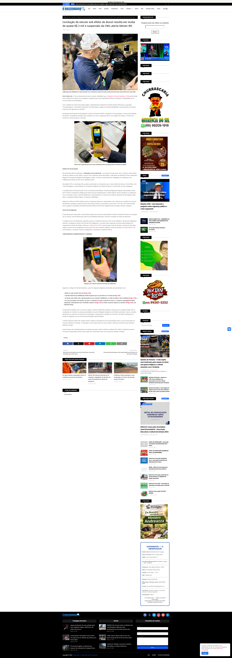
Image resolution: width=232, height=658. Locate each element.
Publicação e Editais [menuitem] (150, 8)
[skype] (154, 615)
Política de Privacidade (163, 655)
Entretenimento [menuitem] (114, 8)
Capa (149, 655)
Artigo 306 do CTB (129, 227)
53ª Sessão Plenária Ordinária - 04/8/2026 (157, 228)
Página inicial (67, 17)
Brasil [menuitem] (142, 8)
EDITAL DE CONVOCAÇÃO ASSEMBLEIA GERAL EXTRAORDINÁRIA (158, 451)
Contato (154, 655)
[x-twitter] (149, 615)
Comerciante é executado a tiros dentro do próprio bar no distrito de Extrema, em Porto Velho (83, 638)
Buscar (155, 31)
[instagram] (158, 615)
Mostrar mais (165, 175)
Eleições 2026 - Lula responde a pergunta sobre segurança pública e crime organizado (153, 206)
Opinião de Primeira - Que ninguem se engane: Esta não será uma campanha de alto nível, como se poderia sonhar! (159, 389)
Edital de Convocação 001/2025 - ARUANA (158, 492)
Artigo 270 (132, 298)
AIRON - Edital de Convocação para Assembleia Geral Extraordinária (158, 468)
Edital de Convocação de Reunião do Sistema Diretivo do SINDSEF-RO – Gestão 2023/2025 (158, 476)
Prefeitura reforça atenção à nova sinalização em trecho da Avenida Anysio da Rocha (124, 377)
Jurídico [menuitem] (158, 8)
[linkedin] (167, 615)
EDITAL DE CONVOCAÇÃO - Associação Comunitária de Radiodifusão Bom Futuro (159, 443)
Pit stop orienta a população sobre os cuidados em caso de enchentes (74, 376)
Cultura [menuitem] (122, 8)
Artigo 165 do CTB (95, 225)
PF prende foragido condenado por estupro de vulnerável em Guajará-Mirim (82, 647)
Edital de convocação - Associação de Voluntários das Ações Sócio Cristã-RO (159, 484)
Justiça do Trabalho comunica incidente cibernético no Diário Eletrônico (119, 645)
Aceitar (205, 653)
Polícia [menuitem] (100, 8)
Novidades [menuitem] (128, 8)
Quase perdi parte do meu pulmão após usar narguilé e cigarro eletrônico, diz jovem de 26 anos (101, 4)
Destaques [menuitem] (106, 8)
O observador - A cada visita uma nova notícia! (84, 655)
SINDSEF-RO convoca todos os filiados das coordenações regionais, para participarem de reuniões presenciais (120, 627)
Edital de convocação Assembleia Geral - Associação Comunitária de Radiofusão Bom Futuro (158, 460)
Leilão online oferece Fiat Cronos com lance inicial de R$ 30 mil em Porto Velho (119, 637)
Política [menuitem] (94, 8)
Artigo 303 (129, 302)
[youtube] (163, 615)
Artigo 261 (117, 295)
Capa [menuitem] (89, 8)
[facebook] (145, 615)
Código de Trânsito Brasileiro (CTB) (118, 96)
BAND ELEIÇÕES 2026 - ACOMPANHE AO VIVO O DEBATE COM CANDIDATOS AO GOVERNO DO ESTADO (159, 220)
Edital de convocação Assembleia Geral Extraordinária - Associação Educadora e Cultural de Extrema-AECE (154, 429)
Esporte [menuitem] (136, 8)
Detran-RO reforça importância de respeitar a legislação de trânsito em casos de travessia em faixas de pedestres (99, 378)
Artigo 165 (87, 293)
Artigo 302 (98, 302)
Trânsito (73, 17)
